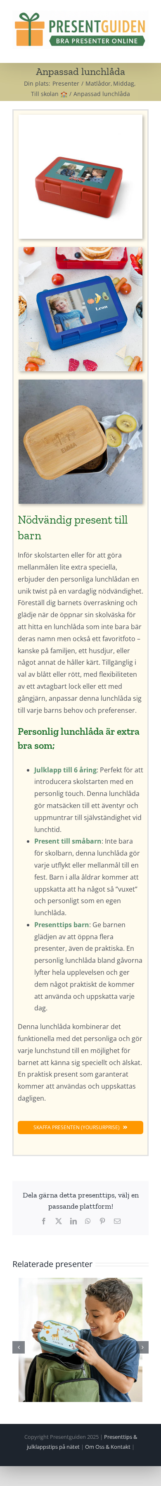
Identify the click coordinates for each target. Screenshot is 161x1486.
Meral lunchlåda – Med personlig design (80, 1340)
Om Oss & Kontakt (107, 1446)
